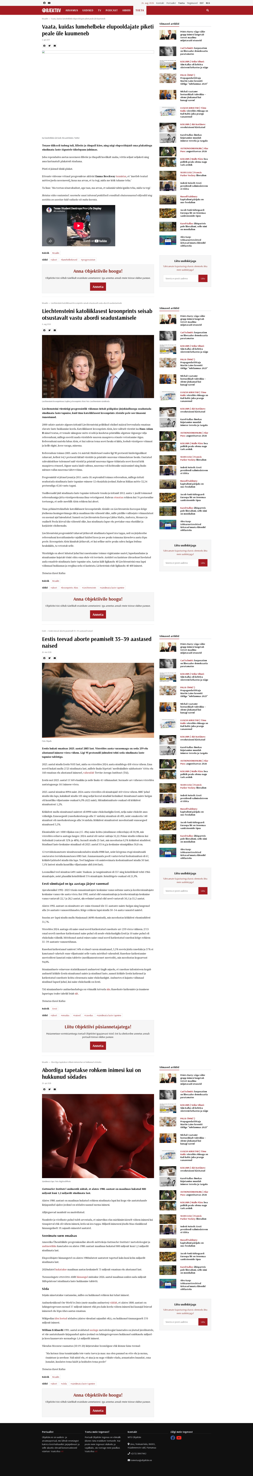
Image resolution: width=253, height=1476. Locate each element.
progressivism (88, 259)
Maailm (45, 18)
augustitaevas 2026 (194, 150)
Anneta (98, 286)
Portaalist (171, 2)
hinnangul (82, 1277)
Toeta (181, 2)
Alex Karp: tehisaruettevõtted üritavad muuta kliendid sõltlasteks (192, 241)
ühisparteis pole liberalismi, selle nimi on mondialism (193, 226)
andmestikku (49, 1246)
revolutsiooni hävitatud (193, 126)
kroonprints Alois (70, 587)
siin (108, 989)
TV (99, 10)
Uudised (87, 10)
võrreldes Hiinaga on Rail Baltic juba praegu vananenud (194, 112)
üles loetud (61, 1318)
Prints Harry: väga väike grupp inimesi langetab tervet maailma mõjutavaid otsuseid (192, 36)
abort (54, 259)
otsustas (118, 497)
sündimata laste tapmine (112, 587)
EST (202, 2)
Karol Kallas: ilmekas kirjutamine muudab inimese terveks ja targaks (194, 137)
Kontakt (160, 2)
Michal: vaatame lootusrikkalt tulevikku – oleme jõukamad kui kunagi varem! (193, 96)
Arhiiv (126, 10)
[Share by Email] (54, 46)
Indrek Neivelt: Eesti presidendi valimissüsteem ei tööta (194, 185)
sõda (64, 1383)
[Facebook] (172, 1438)
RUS (208, 2)
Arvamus (71, 10)
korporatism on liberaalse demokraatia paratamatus (194, 50)
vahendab (88, 772)
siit (76, 993)
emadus (65, 1015)
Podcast (112, 10)
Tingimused (192, 2)
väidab (113, 1302)
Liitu (203, 278)
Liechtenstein (89, 587)
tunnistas (121, 176)
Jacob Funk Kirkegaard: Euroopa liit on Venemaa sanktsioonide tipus (193, 212)
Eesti (44, 631)
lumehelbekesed (69, 259)
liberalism (193, 174)
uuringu (94, 1330)
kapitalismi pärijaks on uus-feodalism (192, 199)
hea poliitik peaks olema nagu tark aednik (194, 161)
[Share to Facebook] (44, 46)
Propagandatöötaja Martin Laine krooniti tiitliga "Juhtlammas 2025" (194, 79)
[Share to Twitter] (49, 46)
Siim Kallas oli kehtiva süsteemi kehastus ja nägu (194, 64)
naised (77, 1015)
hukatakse (61, 1269)
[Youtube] (179, 1438)
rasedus (89, 1015)
